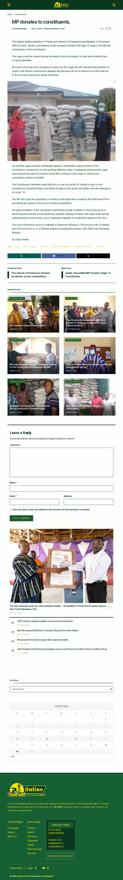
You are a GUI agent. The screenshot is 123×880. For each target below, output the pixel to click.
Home (10, 14)
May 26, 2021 (16, 371)
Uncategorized (17, 381)
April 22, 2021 (16, 412)
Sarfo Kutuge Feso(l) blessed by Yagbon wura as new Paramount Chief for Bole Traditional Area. (62, 649)
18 (47, 739)
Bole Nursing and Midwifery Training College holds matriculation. (48, 630)
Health (30, 844)
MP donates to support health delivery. (28, 325)
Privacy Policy (16, 868)
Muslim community (83, 246)
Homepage (13, 828)
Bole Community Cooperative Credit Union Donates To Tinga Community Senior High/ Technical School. (86, 323)
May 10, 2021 (72, 371)
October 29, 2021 (74, 329)
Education (71, 298)
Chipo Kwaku (21, 28)
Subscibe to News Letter (60, 856)
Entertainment (34, 849)
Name (14, 482)
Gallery (11, 832)
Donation (44, 246)
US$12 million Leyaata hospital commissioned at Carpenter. (45, 621)
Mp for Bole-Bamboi (61, 246)
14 (91, 732)
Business (32, 836)
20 (76, 739)
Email (13, 496)
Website (68, 496)
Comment (16, 444)
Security (31, 853)
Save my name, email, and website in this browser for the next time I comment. (51, 509)
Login (29, 868)
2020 (16, 246)
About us (12, 836)
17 (32, 739)
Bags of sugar (29, 246)
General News (20, 14)
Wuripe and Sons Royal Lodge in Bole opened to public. (43, 640)
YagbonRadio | (23, 876)
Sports (30, 832)
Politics (31, 828)
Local (62, 28)
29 (106, 745)
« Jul (12, 756)
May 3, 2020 (37, 28)
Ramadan (100, 246)
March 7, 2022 (16, 329)
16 (17, 739)
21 (91, 739)
